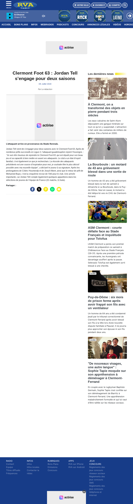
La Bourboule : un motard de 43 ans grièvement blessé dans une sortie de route (107, 170)
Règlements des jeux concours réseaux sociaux (97, 470)
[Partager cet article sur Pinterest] (45, 190)
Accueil (6, 25)
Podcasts (63, 25)
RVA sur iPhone (75, 464)
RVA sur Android (76, 467)
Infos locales (33, 467)
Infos (34, 25)
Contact (10, 464)
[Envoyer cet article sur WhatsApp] (52, 190)
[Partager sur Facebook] (32, 190)
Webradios (47, 25)
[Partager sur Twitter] (38, 190)
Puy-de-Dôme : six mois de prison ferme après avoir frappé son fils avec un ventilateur (106, 302)
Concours (78, 25)
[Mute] (43, 16)
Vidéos (117, 25)
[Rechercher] (125, 5)
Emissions (52, 467)
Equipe (9, 467)
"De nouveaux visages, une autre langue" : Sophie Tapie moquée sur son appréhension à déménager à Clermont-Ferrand (107, 372)
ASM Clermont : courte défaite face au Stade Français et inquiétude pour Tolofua (105, 233)
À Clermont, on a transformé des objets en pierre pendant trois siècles (106, 110)
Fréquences (11, 473)
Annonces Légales (98, 25)
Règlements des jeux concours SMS (97, 479)
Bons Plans (21, 25)
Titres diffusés (13, 470)
